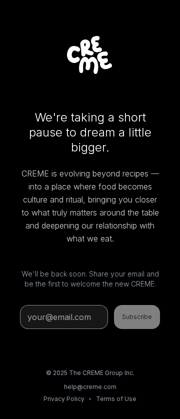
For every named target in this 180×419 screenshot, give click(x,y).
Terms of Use (116, 398)
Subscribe (137, 316)
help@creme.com (90, 386)
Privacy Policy (64, 398)
